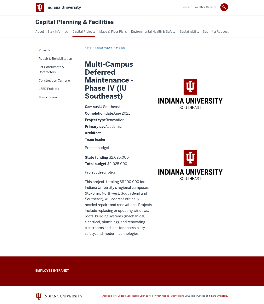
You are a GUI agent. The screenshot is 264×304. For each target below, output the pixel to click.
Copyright (176, 295)
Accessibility (109, 295)
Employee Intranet (52, 271)
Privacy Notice (161, 295)
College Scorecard (128, 295)
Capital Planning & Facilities (74, 22)
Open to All (146, 295)
